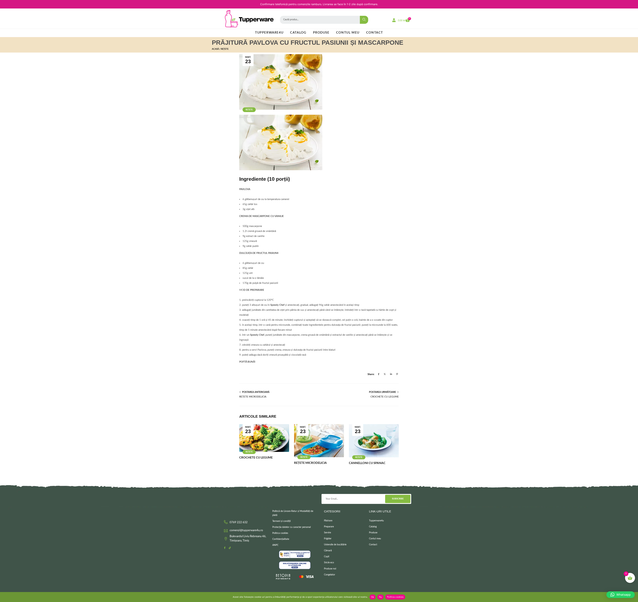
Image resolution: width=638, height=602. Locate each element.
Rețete (224, 49)
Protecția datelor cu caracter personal (291, 527)
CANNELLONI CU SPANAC (367, 463)
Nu (380, 597)
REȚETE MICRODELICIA (310, 463)
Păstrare (328, 521)
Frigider (327, 538)
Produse (321, 32)
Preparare (329, 527)
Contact (374, 32)
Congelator (329, 575)
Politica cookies (280, 533)
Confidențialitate (280, 539)
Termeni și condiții (281, 521)
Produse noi (330, 569)
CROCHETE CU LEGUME (256, 457)
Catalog (298, 32)
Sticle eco (329, 562)
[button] (620, 594)
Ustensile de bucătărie (335, 544)
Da (372, 597)
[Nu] (634, 597)
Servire (327, 533)
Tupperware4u (269, 32)
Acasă (215, 49)
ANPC (275, 545)
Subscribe (398, 499)
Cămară (328, 550)
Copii (326, 556)
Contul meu (348, 32)
